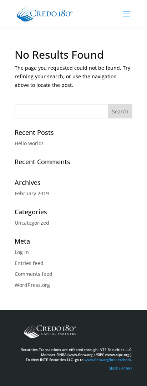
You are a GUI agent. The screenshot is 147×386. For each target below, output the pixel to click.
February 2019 (32, 193)
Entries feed (29, 263)
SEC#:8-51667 (120, 368)
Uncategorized (32, 222)
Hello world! (29, 143)
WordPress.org (32, 285)
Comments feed (33, 273)
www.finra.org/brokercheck (108, 359)
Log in (22, 252)
